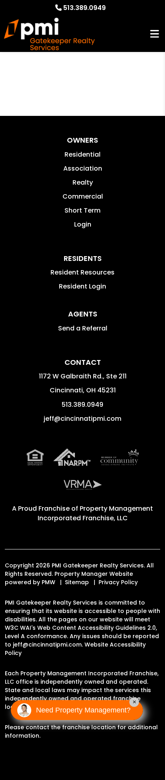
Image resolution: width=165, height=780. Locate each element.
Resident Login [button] (82, 286)
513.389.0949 (84, 7)
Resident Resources (82, 272)
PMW (48, 582)
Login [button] (82, 224)
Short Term (82, 210)
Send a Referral (82, 328)
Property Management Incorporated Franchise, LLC (95, 513)
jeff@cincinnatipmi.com (82, 418)
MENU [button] (154, 34)
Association (82, 168)
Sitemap (77, 582)
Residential (82, 154)
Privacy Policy (118, 582)
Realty (82, 182)
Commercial (82, 196)
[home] (49, 34)
